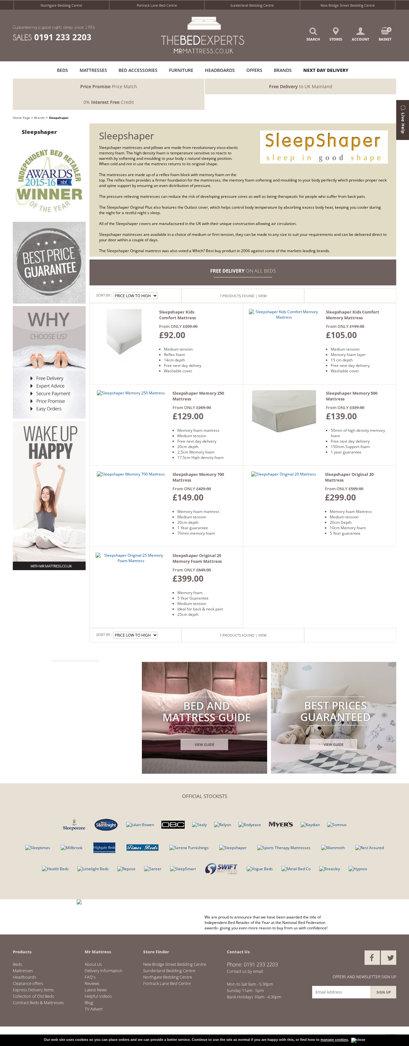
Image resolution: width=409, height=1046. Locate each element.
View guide (204, 744)
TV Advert (94, 1009)
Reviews (92, 983)
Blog (89, 1002)
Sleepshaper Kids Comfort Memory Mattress (352, 315)
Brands (39, 117)
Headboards (24, 977)
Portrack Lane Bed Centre (157, 5)
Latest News (96, 990)
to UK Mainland (300, 86)
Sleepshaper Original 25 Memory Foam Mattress (197, 558)
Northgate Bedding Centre (61, 5)
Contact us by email (245, 971)
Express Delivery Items (33, 990)
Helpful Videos (98, 996)
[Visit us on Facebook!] (372, 957)
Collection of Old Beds (33, 996)
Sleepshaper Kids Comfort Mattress (177, 315)
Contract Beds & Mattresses (38, 1002)
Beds (17, 964)
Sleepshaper (59, 117)
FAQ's (90, 977)
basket (385, 34)
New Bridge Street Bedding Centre (347, 5)
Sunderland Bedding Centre (252, 5)
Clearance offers (28, 983)
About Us (93, 964)
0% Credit (108, 102)
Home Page (21, 117)
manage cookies (334, 1040)
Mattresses (23, 970)
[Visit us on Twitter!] (388, 957)
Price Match (108, 86)
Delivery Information (103, 970)
